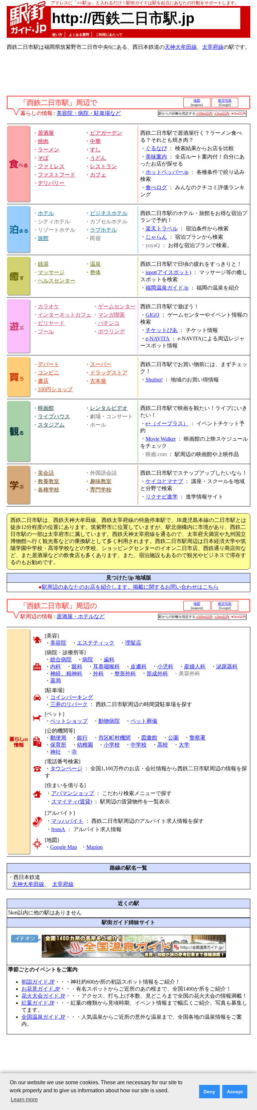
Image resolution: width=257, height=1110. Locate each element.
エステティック (95, 643)
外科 (98, 673)
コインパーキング (71, 697)
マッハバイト (67, 821)
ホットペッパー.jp (167, 172)
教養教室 (48, 481)
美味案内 (156, 156)
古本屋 (98, 381)
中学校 (139, 745)
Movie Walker (161, 439)
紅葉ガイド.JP (38, 1003)
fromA (58, 829)
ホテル (46, 213)
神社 (55, 752)
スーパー (100, 364)
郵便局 (58, 738)
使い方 (57, 34)
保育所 (58, 745)
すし (95, 149)
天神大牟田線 (181, 47)
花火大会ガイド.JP (43, 996)
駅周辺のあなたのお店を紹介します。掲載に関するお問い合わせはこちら (130, 587)
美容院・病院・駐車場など (89, 113)
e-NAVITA (158, 338)
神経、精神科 (66, 673)
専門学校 (100, 489)
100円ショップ (55, 389)
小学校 (112, 745)
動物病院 (109, 721)
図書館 (149, 738)
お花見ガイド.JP (40, 989)
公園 (173, 738)
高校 (162, 745)
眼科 (77, 666)
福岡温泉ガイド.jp (167, 288)
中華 (95, 141)
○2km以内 (222, 113)
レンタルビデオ (108, 408)
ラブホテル (103, 230)
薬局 (55, 680)
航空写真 (225, 100)
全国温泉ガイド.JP (43, 1017)
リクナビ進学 (162, 497)
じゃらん (156, 237)
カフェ (98, 175)
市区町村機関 (114, 738)
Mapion (94, 847)
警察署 (197, 738)
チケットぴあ (162, 330)
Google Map (63, 847)
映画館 (46, 408)
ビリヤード (51, 323)
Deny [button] (209, 1091)
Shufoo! (154, 379)
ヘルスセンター (56, 281)
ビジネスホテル (108, 213)
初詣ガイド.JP (38, 982)
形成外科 (157, 673)
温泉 (95, 264)
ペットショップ (69, 721)
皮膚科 (139, 666)
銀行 (82, 738)
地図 (196, 100)
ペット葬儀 (144, 721)
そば (43, 158)
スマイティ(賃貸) (71, 801)
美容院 (58, 643)
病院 (87, 659)
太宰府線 (213, 47)
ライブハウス (54, 416)
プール (46, 331)
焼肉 (43, 141)
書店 (43, 381)
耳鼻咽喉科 (106, 666)
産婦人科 (194, 666)
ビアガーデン (106, 133)
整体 (95, 272)
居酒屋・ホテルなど (81, 616)
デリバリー (51, 183)
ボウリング (111, 331)
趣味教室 (100, 481)
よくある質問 (79, 34)
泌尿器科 (227, 666)
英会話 (46, 473)
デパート (48, 364)
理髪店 (133, 643)
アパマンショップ (72, 793)
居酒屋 (46, 133)
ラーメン (48, 149)
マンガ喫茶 (111, 315)
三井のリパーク (69, 704)
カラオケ (48, 306)
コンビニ (48, 372)
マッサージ (51, 272)
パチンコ (108, 323)
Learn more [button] (24, 1099)
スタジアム (51, 425)
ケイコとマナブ (164, 481)
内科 (55, 666)
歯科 (109, 659)
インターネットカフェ (64, 315)
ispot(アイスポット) (168, 272)
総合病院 (61, 659)
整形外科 (125, 673)
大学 (184, 745)
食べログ (156, 187)
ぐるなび (156, 148)
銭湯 (43, 264)
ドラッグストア (108, 372)
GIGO (152, 315)
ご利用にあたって (109, 34)
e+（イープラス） (167, 423)
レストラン (103, 166)
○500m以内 (204, 113)
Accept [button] (235, 1091)
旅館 (43, 238)
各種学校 (48, 489)
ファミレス (51, 166)
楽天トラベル (162, 228)
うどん (98, 158)
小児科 (165, 666)
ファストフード (56, 175)
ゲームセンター (117, 306)
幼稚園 (85, 745)
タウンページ (66, 768)
